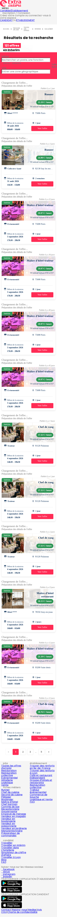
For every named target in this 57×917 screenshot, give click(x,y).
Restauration (9, 770)
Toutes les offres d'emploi (11, 767)
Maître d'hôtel (9, 802)
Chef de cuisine (10, 792)
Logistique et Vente (41, 799)
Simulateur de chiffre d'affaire (13, 854)
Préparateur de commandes (10, 834)
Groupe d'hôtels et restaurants (41, 781)
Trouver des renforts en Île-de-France (42, 767)
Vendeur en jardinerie (14, 828)
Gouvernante (9, 811)
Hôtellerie (7, 780)
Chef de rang (46, 426)
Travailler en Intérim (13, 845)
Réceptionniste (10, 809)
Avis (39, 909)
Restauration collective (9, 774)
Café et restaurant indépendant (41, 776)
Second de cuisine (11, 794)
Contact (6, 909)
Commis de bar (10, 806)
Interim (38, 29)
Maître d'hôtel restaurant (45, 595)
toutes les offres (26, 29)
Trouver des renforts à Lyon (42, 772)
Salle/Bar (49, 29)
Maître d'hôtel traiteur (40, 205)
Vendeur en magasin (13, 816)
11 (41, 751)
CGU (4, 912)
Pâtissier (6, 797)
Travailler (6, 843)
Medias (32, 909)
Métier (5, 56)
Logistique (7, 782)
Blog (3, 859)
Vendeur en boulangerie (8, 820)
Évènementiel (9, 777)
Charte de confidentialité (22, 912)
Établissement (19, 10)
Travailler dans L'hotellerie (10, 849)
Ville (4, 68)
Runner (49, 94)
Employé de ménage (13, 814)
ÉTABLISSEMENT (25, 20)
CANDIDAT (6, 20)
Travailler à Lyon (11, 857)
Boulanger (7, 799)
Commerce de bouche (38, 796)
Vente (5, 785)
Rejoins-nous (19, 909)
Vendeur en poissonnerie (8, 825)
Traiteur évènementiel (38, 791)
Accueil (6, 29)
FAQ (32, 802)
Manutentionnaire (11, 830)
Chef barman (9, 804)
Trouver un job (16, 29)
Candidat (5, 10)
